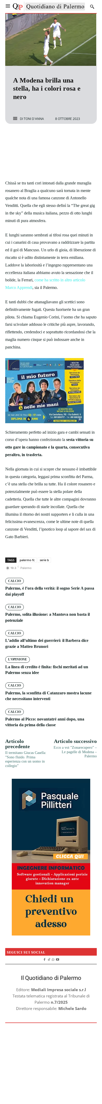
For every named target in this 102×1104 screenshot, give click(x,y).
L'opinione (17, 659)
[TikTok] (49, 959)
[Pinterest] (57, 137)
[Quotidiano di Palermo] (48, 6)
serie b (44, 560)
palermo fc (27, 560)
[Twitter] (45, 137)
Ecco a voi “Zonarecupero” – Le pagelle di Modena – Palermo (75, 752)
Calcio (14, 581)
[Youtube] (57, 959)
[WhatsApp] (69, 137)
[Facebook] (33, 137)
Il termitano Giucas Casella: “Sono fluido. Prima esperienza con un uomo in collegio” (25, 759)
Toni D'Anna (34, 119)
